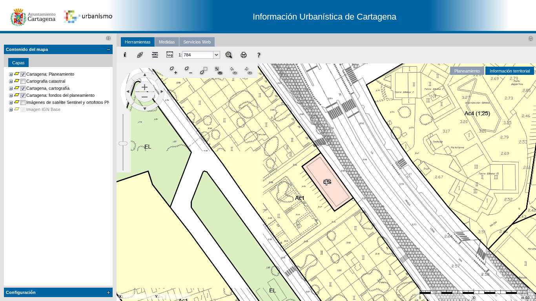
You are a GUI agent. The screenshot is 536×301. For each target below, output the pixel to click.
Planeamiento (467, 71)
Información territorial (510, 71)
